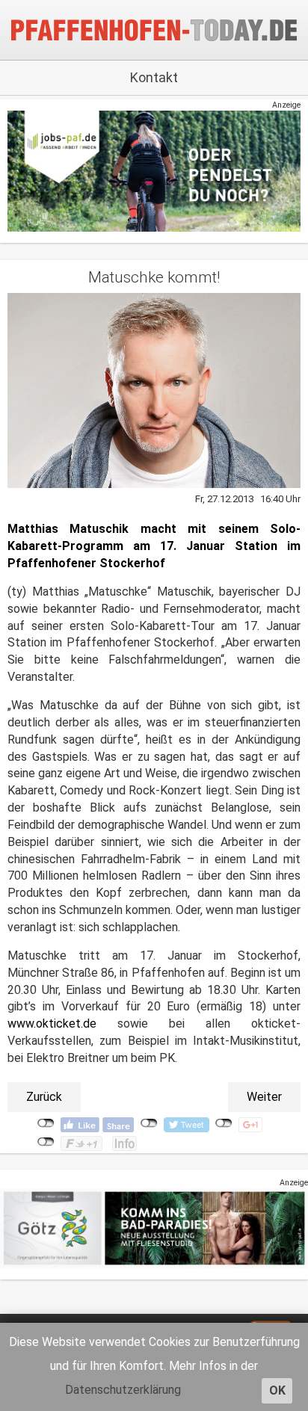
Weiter (264, 1097)
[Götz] (154, 1227)
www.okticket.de (51, 1023)
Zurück (44, 1097)
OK (277, 1390)
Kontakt (154, 77)
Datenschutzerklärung (123, 1390)
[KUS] (154, 171)
